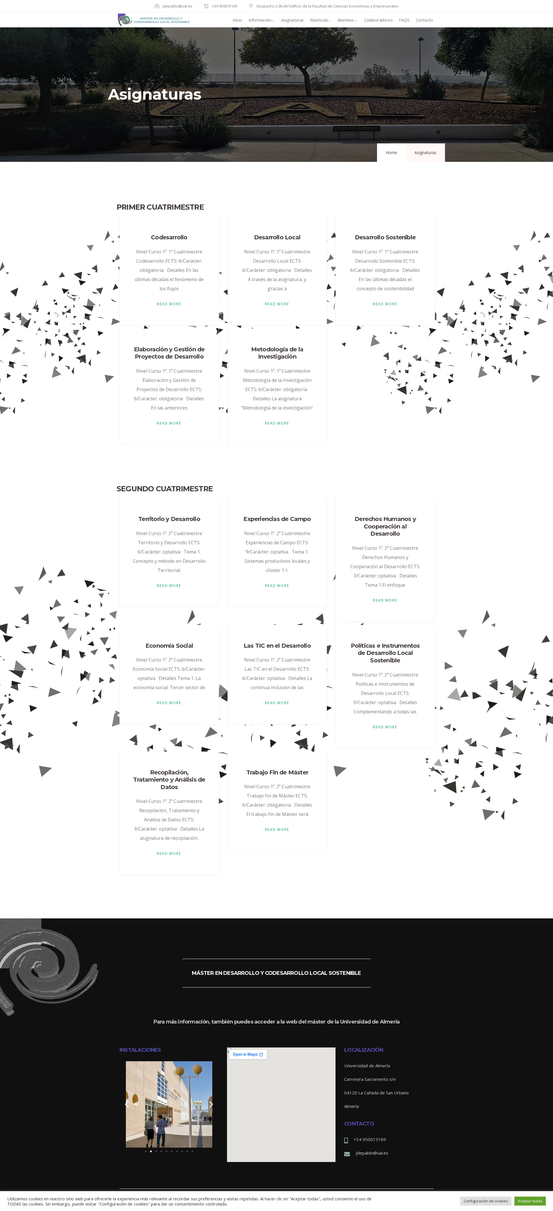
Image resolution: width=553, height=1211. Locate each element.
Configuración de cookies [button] (486, 1201)
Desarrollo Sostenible (385, 237)
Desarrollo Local (277, 237)
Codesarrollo (169, 237)
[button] (146, 1151)
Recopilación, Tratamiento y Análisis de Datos (169, 780)
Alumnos (346, 20)
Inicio (237, 20)
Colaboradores (378, 20)
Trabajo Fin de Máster (277, 772)
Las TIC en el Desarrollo (277, 645)
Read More (169, 304)
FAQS (404, 20)
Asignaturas (292, 20)
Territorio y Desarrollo (169, 519)
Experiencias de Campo (277, 519)
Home (391, 152)
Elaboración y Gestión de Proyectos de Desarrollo (169, 353)
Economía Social (169, 645)
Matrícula (318, 20)
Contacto (424, 20)
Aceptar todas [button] (530, 1201)
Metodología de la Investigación (277, 353)
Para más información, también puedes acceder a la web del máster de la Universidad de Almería (277, 1022)
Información (260, 20)
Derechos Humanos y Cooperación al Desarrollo (385, 526)
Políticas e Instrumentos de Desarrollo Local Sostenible (385, 653)
